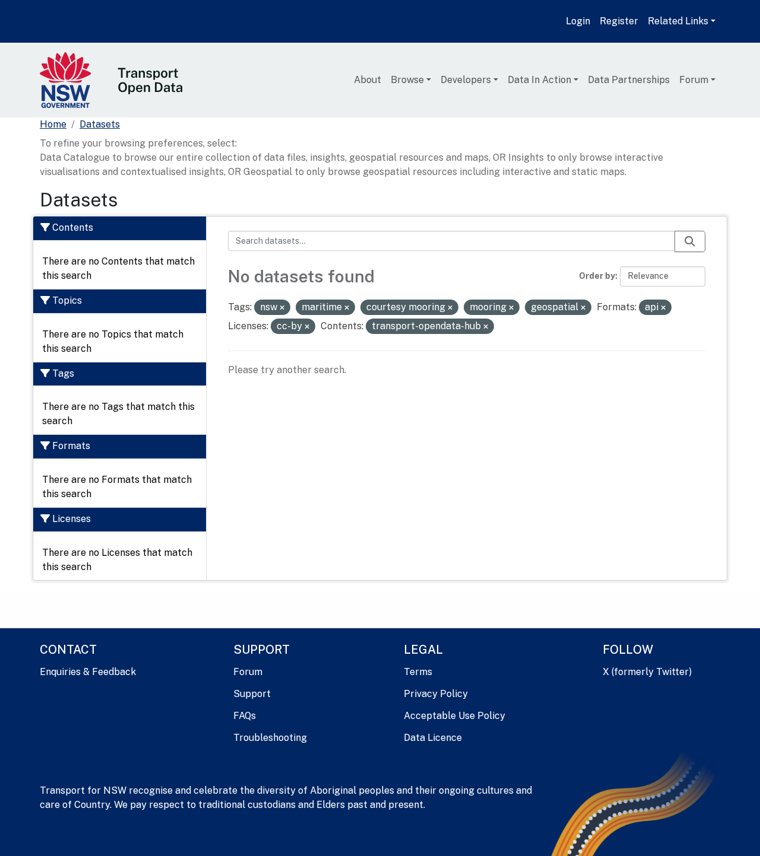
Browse (407, 79)
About (367, 79)
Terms (418, 671)
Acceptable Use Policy (454, 715)
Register (619, 21)
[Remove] (282, 307)
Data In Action (539, 79)
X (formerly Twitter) (647, 671)
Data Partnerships (629, 79)
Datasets (100, 124)
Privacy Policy (436, 693)
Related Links (678, 21)
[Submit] (689, 241)
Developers (466, 79)
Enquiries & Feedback (88, 671)
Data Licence (433, 737)
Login (578, 21)
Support (252, 693)
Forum (693, 79)
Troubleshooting (270, 737)
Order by (597, 276)
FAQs (244, 715)
